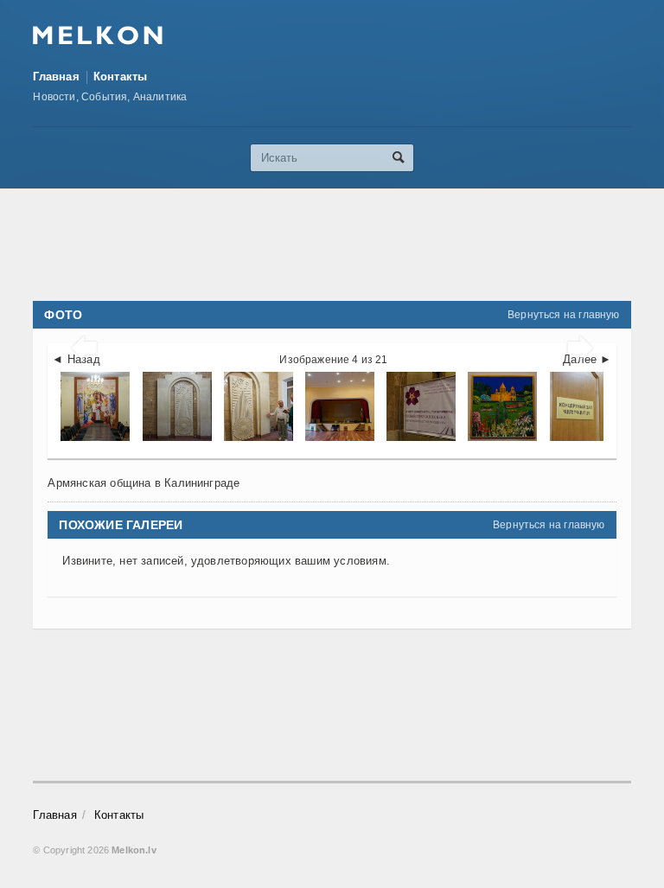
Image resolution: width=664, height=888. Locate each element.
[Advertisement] (347, 245)
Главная (56, 76)
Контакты (120, 76)
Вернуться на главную (564, 315)
